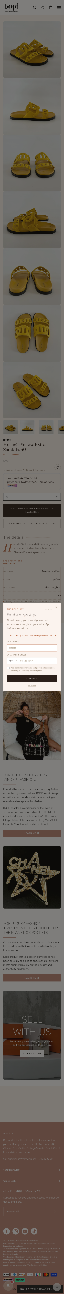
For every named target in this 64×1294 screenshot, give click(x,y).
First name (13, 642)
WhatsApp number (17, 655)
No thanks (32, 685)
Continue (32, 678)
